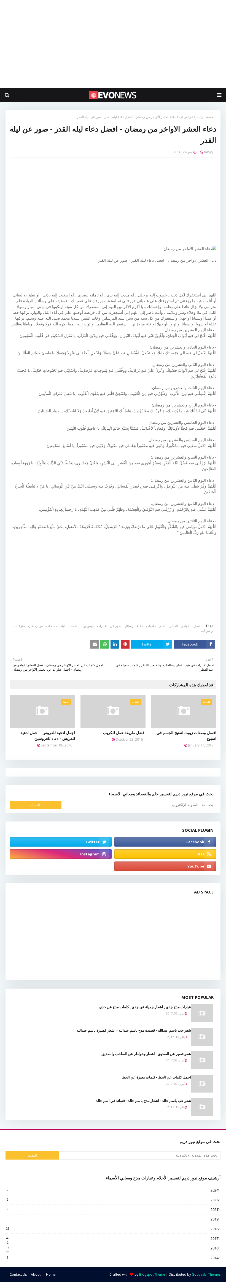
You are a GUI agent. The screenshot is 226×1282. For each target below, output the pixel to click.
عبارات (102, 625)
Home (51, 1274)
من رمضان (35, 625)
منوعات (19, 625)
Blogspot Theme (152, 1274)
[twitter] (61, 842)
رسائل (129, 625)
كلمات (73, 625)
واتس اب (185, 116)
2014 (112, 1257)
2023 (112, 1199)
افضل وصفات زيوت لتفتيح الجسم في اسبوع (186, 735)
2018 (112, 1228)
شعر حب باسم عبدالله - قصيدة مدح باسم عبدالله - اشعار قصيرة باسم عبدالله (134, 1030)
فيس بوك (87, 625)
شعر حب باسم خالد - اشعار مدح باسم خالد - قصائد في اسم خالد (143, 1100)
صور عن (115, 625)
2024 (112, 1190)
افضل (197, 625)
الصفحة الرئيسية (205, 116)
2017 (112, 1238)
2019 (112, 1219)
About (36, 1274)
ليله (62, 625)
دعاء (140, 625)
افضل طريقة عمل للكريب (124, 732)
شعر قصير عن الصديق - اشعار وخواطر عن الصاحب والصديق (146, 1053)
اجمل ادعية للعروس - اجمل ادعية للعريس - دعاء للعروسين (47, 735)
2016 (112, 1248)
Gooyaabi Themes (206, 1274)
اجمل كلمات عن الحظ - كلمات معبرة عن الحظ (156, 1077)
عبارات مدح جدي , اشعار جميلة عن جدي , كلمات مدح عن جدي (145, 1006)
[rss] (165, 854)
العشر (174, 625)
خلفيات (151, 625)
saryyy (208, 152)
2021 (112, 1209)
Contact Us (18, 1274)
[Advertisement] (113, 44)
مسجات (51, 625)
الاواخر (185, 625)
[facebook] (165, 842)
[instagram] (61, 854)
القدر (162, 625)
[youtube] (165, 866)
